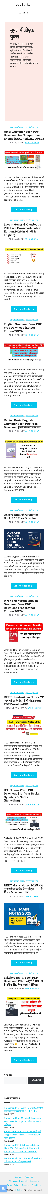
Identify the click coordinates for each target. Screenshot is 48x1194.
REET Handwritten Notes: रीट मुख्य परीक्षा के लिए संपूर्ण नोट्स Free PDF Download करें (24, 700)
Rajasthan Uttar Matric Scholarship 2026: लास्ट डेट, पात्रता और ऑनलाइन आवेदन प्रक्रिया (22, 1121)
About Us (29, 1177)
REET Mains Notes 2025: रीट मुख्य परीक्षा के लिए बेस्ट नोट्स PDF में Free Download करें (23, 889)
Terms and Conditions (31, 1185)
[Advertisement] (24, 97)
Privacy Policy (13, 1185)
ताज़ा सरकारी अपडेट (17, 127)
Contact (18, 1177)
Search (8, 1075)
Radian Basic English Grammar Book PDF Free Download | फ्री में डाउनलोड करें (22, 423)
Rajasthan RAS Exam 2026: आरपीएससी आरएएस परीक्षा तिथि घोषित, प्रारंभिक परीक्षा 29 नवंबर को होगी (22, 1134)
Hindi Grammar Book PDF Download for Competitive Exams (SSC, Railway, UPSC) (24, 135)
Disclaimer (34, 1181)
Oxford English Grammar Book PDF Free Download (21, 516)
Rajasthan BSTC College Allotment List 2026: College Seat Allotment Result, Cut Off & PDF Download (22, 1148)
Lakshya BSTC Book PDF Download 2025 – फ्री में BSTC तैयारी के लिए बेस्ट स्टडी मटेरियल (23, 981)
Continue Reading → (24, 209)
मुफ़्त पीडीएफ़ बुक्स (32, 127)
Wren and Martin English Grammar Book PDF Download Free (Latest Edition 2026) (21, 606)
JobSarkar (24, 4)
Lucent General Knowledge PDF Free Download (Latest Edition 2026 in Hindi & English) (22, 230)
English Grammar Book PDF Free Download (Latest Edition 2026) (23, 327)
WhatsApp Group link (18, 1181)
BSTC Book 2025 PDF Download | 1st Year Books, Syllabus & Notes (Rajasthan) (22, 795)
